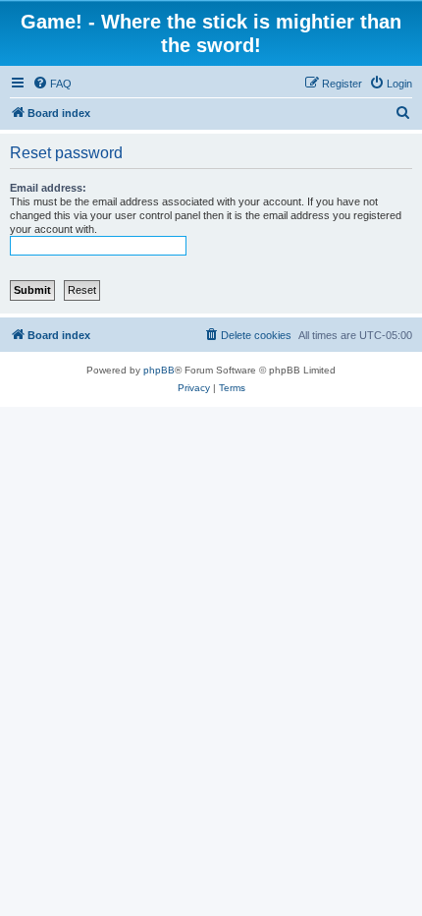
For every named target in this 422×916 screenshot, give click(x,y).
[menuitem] (52, 83)
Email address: (48, 188)
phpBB (159, 370)
